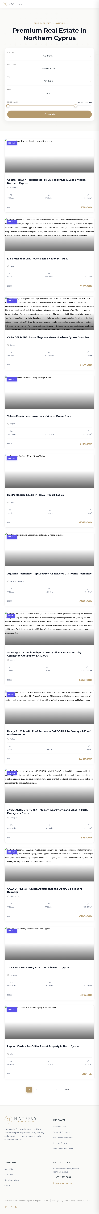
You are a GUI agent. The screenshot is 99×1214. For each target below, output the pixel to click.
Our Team (9, 1174)
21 (57, 1090)
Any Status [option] (48, 56)
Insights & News (60, 1143)
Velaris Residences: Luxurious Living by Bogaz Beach (39, 416)
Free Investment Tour (63, 1148)
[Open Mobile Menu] (94, 4)
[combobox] (49, 69)
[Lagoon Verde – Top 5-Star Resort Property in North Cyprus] (49, 1022)
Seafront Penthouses (62, 1132)
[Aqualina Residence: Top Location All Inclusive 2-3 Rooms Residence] (49, 549)
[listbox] (49, 56)
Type (9, 77)
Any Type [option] (48, 81)
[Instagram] (11, 1207)
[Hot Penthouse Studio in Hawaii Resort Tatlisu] (49, 471)
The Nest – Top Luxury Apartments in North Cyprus (38, 967)
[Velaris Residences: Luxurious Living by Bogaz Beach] (49, 392)
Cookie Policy (70, 1201)
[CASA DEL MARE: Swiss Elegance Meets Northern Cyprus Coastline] (49, 313)
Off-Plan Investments (63, 1137)
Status (10, 52)
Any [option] (48, 93)
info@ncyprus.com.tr (64, 1183)
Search (51, 114)
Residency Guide (12, 1180)
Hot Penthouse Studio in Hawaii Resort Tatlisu (35, 495)
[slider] (7, 105)
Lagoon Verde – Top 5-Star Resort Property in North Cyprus (43, 1046)
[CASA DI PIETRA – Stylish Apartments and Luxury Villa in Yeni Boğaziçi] (49, 864)
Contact (8, 1185)
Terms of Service (83, 1201)
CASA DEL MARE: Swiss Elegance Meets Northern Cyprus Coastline (48, 337)
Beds (9, 89)
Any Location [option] (48, 68)
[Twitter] (16, 1207)
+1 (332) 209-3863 (62, 1177)
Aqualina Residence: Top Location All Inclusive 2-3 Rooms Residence (49, 573)
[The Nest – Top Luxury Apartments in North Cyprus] (49, 943)
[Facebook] (6, 1207)
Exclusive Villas (59, 1126)
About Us (9, 1169)
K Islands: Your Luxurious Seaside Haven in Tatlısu (37, 258)
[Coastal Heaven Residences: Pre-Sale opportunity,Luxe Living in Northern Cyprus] (49, 156)
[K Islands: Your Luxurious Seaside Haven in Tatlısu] (49, 234)
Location (11, 64)
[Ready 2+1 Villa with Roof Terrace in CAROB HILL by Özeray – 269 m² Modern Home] (49, 707)
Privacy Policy (57, 1201)
